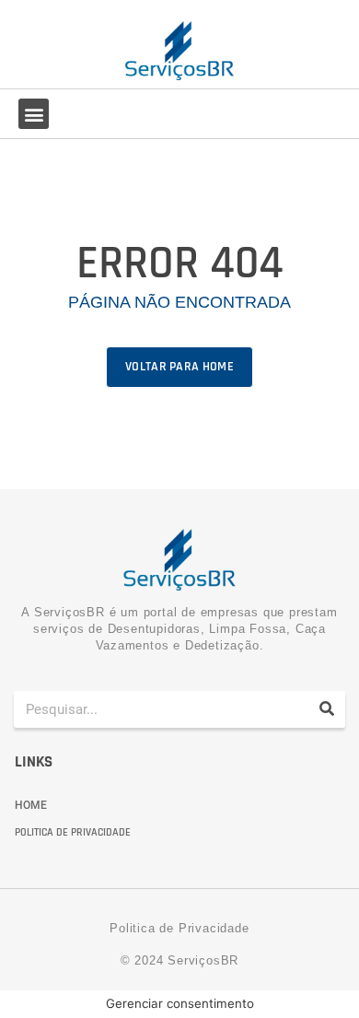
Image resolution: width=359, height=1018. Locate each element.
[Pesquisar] (326, 709)
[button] (33, 114)
